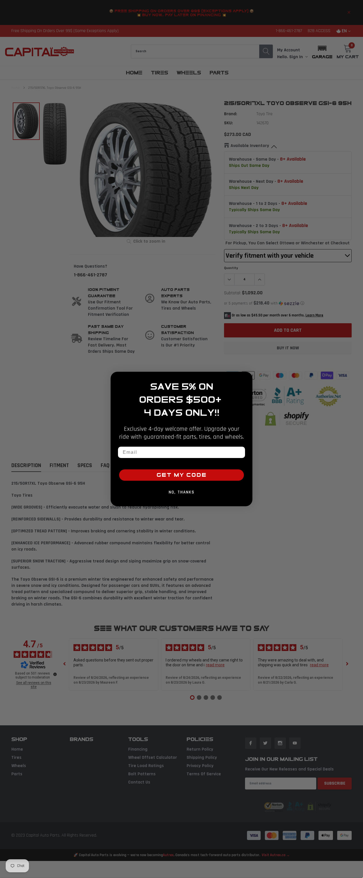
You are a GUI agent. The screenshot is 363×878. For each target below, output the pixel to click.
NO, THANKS (182, 492)
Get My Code (182, 475)
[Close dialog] (246, 378)
